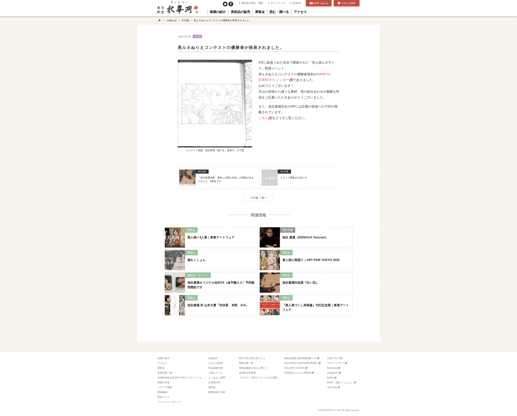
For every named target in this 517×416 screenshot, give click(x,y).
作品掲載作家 (215, 368)
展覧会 (161, 368)
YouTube (332, 387)
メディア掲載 (165, 387)
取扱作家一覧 (165, 372)
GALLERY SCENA (294, 368)
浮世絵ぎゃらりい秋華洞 (297, 372)
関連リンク (164, 397)
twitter (330, 377)
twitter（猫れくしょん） (340, 382)
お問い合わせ (321, 3)
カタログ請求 (348, 3)
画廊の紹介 (164, 358)
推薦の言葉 (164, 382)
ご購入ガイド (215, 372)
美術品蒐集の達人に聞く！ (253, 368)
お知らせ (172, 20)
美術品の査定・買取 (252, 3)
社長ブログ (333, 358)
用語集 (211, 387)
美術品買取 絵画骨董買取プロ (300, 358)
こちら (263, 118)
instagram (332, 372)
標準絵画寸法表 (216, 392)
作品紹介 (213, 358)
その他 (185, 20)
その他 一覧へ (258, 197)
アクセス (162, 363)
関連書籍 (162, 392)
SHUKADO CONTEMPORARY (301, 363)
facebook (332, 368)
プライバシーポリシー (170, 401)
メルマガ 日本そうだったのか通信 (258, 377)
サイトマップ (278, 3)
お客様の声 (214, 382)
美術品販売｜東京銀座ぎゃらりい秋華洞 (177, 8)
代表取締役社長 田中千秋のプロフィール (180, 377)
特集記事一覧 (246, 363)
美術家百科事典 (247, 372)
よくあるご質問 (216, 377)
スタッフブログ (335, 363)
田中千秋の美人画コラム (252, 358)
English (297, 3)
